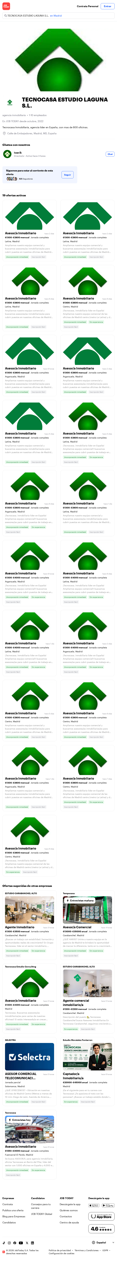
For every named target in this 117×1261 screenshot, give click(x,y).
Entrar (107, 6)
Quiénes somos (69, 1210)
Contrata (7, 1204)
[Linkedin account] (32, 1243)
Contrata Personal (87, 6)
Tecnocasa (10, 1112)
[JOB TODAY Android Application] (108, 1205)
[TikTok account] (3, 1243)
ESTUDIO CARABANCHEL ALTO (21, 893)
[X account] (27, 1243)
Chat (110, 154)
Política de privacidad (60, 1250)
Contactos (66, 1216)
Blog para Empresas (13, 1216)
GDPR (105, 1250)
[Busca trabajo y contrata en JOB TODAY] (6, 6)
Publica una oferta (12, 1210)
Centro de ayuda (69, 1222)
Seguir (67, 174)
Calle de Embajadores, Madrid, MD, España (32, 133)
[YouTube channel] (21, 1243)
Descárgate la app (70, 1204)
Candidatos (9, 1222)
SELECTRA (10, 1040)
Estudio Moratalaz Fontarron (77, 1040)
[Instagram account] (9, 1243)
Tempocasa (69, 893)
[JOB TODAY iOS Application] (93, 1205)
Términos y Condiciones (87, 1250)
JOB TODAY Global (41, 1213)
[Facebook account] (14, 1243)
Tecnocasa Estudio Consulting (20, 966)
